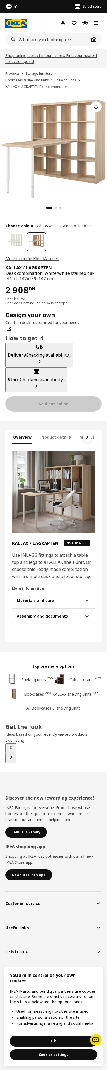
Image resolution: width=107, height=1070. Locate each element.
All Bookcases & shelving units (53, 708)
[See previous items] (10, 748)
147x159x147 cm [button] (36, 278)
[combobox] (47, 39)
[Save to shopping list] (96, 106)
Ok (53, 1041)
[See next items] (87, 437)
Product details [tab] (55, 437)
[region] (53, 148)
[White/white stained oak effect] (36, 241)
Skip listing (14, 740)
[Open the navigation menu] (96, 22)
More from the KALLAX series (32, 258)
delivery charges (54, 303)
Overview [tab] (22, 437)
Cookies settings (53, 1054)
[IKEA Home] (16, 23)
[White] (15, 241)
